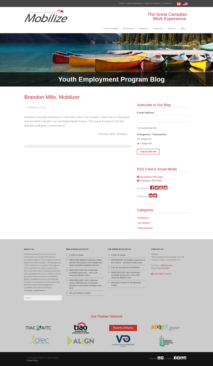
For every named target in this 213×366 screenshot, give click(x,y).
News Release (145, 228)
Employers (143, 217)
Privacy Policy (32, 360)
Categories (146, 143)
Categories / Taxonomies (151, 134)
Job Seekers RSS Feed (151, 176)
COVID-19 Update (76, 255)
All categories (144, 138)
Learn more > (39, 290)
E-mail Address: (146, 112)
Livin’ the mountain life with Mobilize (125, 268)
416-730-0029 (163, 268)
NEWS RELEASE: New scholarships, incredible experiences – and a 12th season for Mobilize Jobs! (83, 272)
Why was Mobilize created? (80, 293)
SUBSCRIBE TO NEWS (162, 274)
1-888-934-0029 (166, 265)
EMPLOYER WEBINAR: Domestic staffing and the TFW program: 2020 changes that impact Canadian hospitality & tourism (85, 262)
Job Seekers (144, 222)
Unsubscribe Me (147, 128)
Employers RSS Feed (150, 180)
